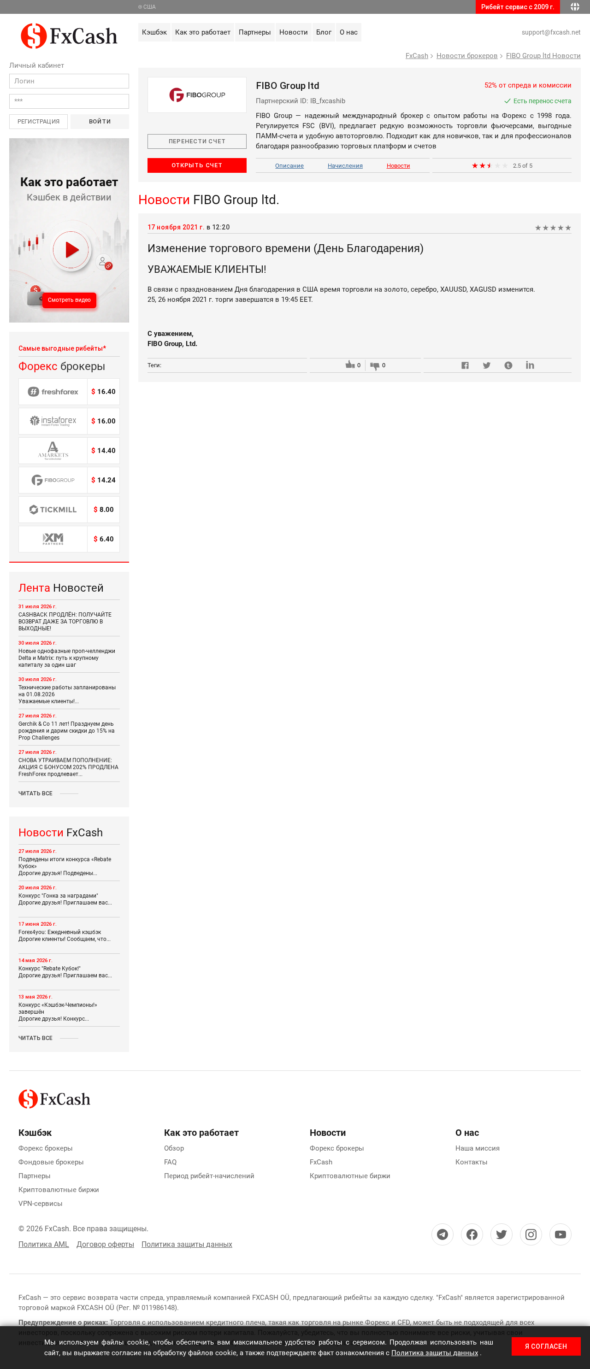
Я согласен (546, 1346)
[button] (69, 230)
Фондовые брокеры (51, 1162)
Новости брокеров (467, 56)
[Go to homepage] (69, 28)
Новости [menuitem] (293, 32)
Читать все (35, 793)
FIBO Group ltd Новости (543, 56)
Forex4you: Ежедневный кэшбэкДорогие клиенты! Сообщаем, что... (64, 935)
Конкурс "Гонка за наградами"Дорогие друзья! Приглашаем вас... (65, 899)
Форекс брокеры (45, 1148)
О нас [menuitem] (349, 32)
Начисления (345, 165)
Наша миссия (477, 1148)
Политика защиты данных (187, 1244)
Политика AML (43, 1244)
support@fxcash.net (551, 32)
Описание (289, 165)
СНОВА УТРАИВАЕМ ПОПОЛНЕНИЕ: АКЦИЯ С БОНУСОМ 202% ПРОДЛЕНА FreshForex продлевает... (68, 767)
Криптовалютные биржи (58, 1190)
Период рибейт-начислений (209, 1176)
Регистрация (38, 121)
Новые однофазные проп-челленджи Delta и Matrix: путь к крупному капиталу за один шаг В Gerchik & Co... (66, 661)
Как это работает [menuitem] (202, 32)
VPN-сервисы (40, 1203)
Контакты (471, 1162)
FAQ (170, 1162)
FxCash (417, 56)
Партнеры (34, 1176)
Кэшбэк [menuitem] (154, 32)
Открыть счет (196, 165)
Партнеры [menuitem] (255, 32)
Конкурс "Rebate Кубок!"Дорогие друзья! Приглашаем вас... (65, 972)
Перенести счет (197, 141)
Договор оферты (105, 1244)
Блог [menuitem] (323, 32)
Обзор (174, 1148)
